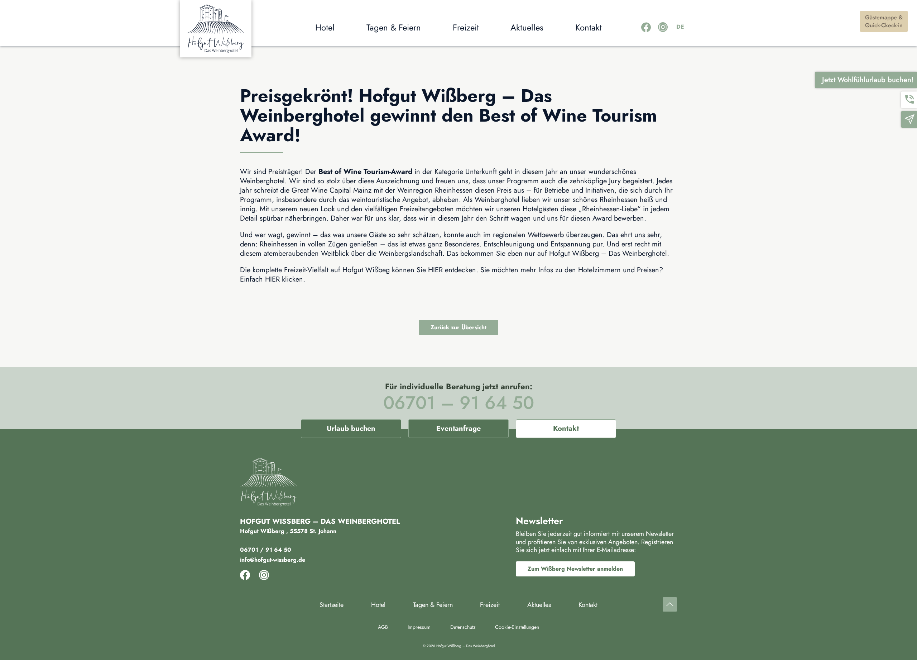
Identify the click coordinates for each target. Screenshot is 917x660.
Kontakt (566, 428)
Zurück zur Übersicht (458, 327)
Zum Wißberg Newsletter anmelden (575, 569)
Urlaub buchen (351, 428)
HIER (435, 270)
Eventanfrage (458, 428)
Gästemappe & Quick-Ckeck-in (884, 21)
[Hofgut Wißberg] (215, 28)
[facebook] (646, 27)
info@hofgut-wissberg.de (272, 560)
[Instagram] (663, 27)
